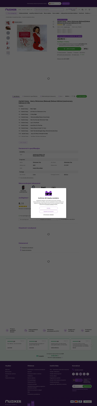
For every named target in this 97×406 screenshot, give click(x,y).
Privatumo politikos (49, 204)
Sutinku (48, 208)
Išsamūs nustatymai (48, 211)
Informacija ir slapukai (48, 214)
